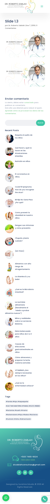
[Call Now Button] (44, 499)
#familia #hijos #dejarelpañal (17, 402)
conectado (29, 102)
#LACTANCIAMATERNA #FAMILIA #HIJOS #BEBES (23, 406)
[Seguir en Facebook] (19, 472)
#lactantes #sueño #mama (16, 410)
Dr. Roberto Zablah (16, 25)
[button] (5, 497)
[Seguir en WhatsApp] (30, 472)
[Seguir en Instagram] (25, 472)
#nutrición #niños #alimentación (18, 419)
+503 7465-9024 (29, 457)
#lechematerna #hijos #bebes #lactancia (22, 415)
